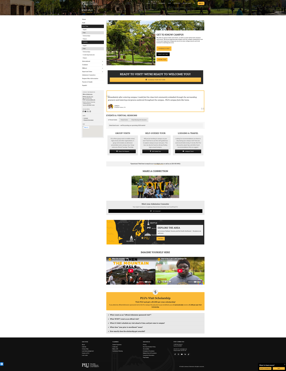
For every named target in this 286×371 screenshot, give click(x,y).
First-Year (85, 26)
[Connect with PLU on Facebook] (175, 354)
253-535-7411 (176, 349)
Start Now (160, 238)
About (83, 344)
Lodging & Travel (189, 151)
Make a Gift (115, 349)
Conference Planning (117, 351)
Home (84, 19)
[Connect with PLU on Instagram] (178, 354)
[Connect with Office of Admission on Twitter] (88, 111)
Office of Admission (87, 12)
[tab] (112, 120)
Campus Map (85, 349)
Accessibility (146, 349)
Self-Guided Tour (156, 151)
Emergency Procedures (148, 351)
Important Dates (87, 71)
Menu (200, 3)
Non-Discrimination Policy (149, 346)
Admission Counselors (89, 75)
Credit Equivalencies (89, 55)
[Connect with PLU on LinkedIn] (185, 354)
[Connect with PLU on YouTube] (181, 354)
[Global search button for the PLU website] (194, 3)
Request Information (88, 120)
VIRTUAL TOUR (162, 59)
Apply (148, 3)
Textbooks (115, 346)
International (86, 61)
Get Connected (156, 211)
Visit (154, 3)
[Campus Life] (130, 271)
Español (84, 85)
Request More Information (90, 78)
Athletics (177, 3)
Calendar (84, 346)
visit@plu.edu (158, 164)
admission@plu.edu (90, 99)
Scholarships (86, 36)
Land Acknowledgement (88, 351)
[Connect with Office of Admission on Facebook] (83, 111)
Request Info (187, 3)
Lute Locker (85, 355)
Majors (85, 39)
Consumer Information (148, 355)
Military (84, 68)
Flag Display (146, 357)
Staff (83, 23)
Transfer (85, 42)
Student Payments (116, 344)
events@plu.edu (183, 349)
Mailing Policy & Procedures (150, 353)
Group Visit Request (123, 151)
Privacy (145, 344)
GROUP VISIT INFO (163, 54)
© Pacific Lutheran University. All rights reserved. (191, 366)
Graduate (85, 65)
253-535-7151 (89, 96)
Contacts (86, 118)
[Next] (203, 271)
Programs (162, 3)
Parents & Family (87, 82)
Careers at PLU (85, 353)
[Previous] (108, 271)
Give (169, 3)
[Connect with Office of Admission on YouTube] (85, 111)
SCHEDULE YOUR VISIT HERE (156, 80)
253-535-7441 (183, 350)
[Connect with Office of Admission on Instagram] (90, 111)
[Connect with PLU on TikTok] (188, 354)
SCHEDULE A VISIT (164, 48)
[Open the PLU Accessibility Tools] (1, 364)
